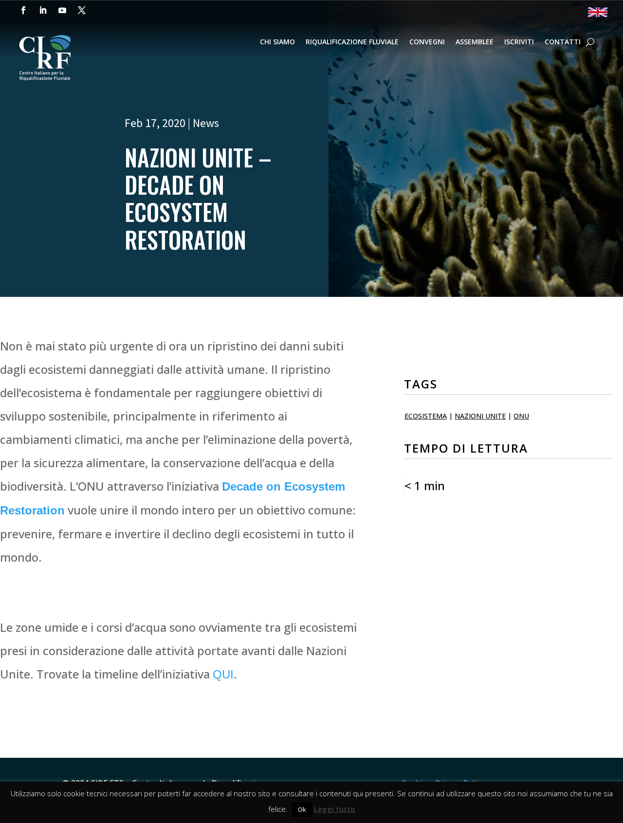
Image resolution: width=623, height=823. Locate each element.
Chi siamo (277, 42)
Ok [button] (302, 809)
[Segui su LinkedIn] (43, 10)
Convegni (427, 42)
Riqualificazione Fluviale (352, 42)
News (206, 122)
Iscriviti (519, 42)
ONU (521, 416)
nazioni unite (480, 416)
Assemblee (475, 42)
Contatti (563, 42)
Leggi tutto (334, 809)
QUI (223, 674)
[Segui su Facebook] (23, 10)
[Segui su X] (82, 10)
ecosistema (425, 416)
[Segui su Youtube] (62, 10)
